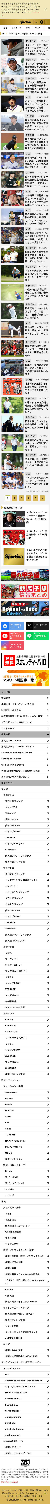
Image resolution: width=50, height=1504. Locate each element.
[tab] (27, 28)
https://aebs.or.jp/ (9, 1482)
